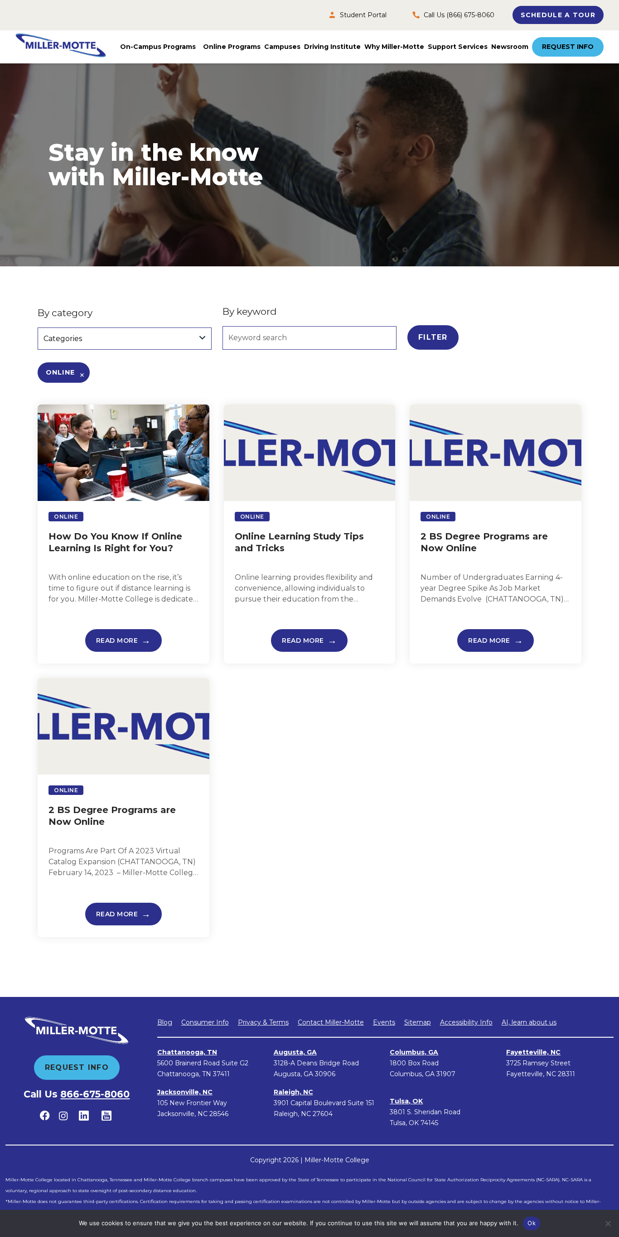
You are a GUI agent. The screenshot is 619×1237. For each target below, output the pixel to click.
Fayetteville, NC (533, 1052)
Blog (164, 1022)
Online (60, 372)
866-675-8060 (95, 1094)
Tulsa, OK (406, 1101)
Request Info (568, 47)
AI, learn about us (529, 1022)
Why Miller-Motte (394, 47)
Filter (433, 337)
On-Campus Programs (158, 47)
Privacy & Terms (263, 1022)
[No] (607, 1223)
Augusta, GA (295, 1052)
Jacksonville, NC (185, 1092)
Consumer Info (205, 1022)
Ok (531, 1223)
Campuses (282, 47)
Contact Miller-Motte (331, 1022)
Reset (490, 337)
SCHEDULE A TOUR (558, 15)
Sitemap (417, 1022)
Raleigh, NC (293, 1092)
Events (384, 1022)
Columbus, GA (414, 1052)
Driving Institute (332, 47)
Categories (63, 338)
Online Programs (232, 47)
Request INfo (77, 1067)
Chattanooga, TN (187, 1052)
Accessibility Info (466, 1022)
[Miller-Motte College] (60, 46)
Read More (117, 640)
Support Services (458, 47)
